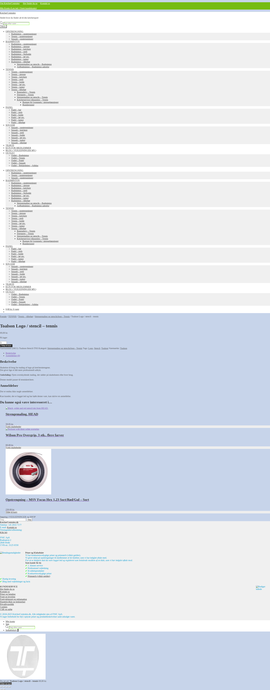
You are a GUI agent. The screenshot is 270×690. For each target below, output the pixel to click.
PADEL (9, 107)
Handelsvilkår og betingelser (12, 602)
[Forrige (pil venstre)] (1, 689)
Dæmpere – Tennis (25, 94)
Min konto (10, 621)
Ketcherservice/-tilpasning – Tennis (32, 100)
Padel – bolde (17, 115)
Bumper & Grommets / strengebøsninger (40, 102)
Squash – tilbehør (19, 143)
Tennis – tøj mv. (18, 84)
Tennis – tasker (18, 87)
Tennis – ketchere (19, 77)
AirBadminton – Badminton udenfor (33, 67)
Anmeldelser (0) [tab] (13, 355)
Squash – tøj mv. (18, 138)
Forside (3, 316)
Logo (90, 348)
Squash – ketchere (19, 130)
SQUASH (10, 125)
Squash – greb (17, 132)
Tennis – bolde (17, 82)
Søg (7, 624)
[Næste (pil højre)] (4, 689)
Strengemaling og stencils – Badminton (34, 64)
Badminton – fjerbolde (21, 54)
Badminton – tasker (20, 59)
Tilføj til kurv (6, 346)
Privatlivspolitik (7, 604)
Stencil (97, 348)
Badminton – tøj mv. (20, 57)
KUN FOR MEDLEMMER (18, 148)
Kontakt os (45, 3)
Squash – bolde (18, 135)
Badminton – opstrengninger (24, 34)
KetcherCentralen (8, 13)
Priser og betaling (7, 594)
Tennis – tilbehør (18, 89)
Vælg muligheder (13, 426)
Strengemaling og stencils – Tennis (32, 97)
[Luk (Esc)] (9, 686)
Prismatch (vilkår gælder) (39, 576)
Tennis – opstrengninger (22, 36)
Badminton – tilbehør (20, 62)
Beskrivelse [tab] (11, 353)
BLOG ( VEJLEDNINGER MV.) (21, 150)
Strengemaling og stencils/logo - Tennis (52, 316)
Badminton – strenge (20, 46)
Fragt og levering (7, 597)
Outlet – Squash (18, 163)
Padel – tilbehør (18, 122)
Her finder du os (30, 3)
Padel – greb (16, 112)
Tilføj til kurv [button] (11, 512)
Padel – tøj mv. (17, 117)
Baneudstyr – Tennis (26, 92)
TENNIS (10, 69)
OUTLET (10, 153)
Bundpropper (28, 105)
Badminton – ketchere (21, 49)
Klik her (3, 532)
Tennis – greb (17, 79)
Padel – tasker (17, 120)
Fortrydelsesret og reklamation (13, 599)
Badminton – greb (19, 51)
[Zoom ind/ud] (1, 686)
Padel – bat (16, 110)
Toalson (104, 348)
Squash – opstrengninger (22, 39)
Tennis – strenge (18, 74)
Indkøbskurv (12, 630)
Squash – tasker (18, 140)
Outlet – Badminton (20, 155)
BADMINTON (13, 41)
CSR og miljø (6, 609)
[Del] (7, 686)
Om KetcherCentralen (10, 3)
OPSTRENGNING (14, 31)
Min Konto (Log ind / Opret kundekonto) (18, 8)
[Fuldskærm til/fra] (4, 686)
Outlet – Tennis (18, 158)
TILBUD (10, 145)
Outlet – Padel (17, 160)
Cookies (3, 607)
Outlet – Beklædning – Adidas (24, 165)
